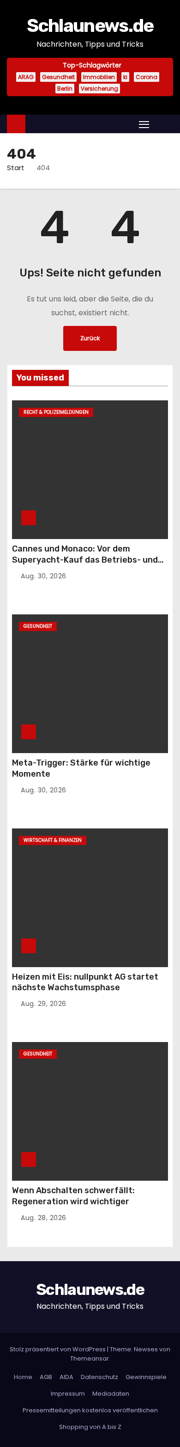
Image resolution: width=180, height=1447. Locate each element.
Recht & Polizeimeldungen (56, 412)
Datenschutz (99, 1377)
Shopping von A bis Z (90, 1426)
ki (125, 77)
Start (15, 167)
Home (23, 1377)
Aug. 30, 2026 (43, 576)
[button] (163, 124)
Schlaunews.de (90, 26)
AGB (46, 1377)
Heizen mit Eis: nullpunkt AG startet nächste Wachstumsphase (85, 982)
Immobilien (99, 77)
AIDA (66, 1377)
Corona (146, 77)
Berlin (64, 88)
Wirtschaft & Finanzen (53, 840)
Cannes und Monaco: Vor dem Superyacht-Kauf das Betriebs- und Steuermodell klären (85, 560)
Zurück (90, 338)
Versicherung (99, 88)
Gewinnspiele (146, 1377)
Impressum (68, 1393)
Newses (146, 1349)
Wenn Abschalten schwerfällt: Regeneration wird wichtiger (73, 1196)
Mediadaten (110, 1393)
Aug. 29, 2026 (43, 1003)
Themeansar (89, 1358)
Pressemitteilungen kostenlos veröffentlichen (90, 1410)
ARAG (26, 77)
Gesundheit (58, 77)
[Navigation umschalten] (144, 124)
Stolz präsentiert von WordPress (58, 1349)
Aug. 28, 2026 (43, 1217)
